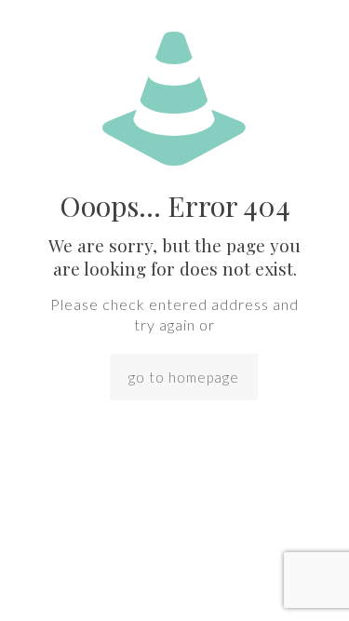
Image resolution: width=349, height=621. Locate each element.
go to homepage (183, 377)
